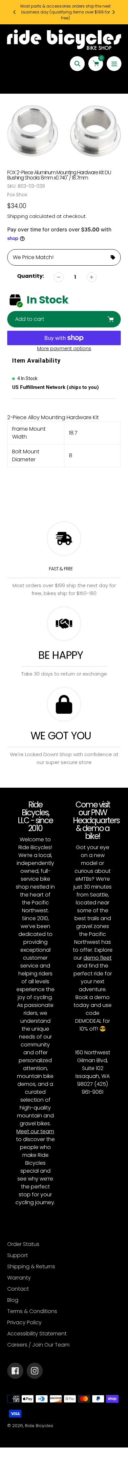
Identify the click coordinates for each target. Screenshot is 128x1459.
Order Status (23, 1244)
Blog (12, 1300)
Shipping (17, 216)
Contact (18, 1289)
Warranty (19, 1277)
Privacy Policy (24, 1322)
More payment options (64, 348)
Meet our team (35, 1131)
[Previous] (14, 12)
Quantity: (30, 276)
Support (17, 1255)
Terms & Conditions (32, 1311)
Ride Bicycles (39, 1426)
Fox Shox (17, 194)
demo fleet (97, 958)
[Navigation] (114, 63)
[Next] (113, 12)
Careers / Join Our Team (38, 1345)
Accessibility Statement (37, 1333)
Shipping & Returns (31, 1266)
